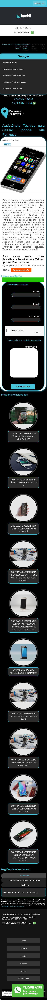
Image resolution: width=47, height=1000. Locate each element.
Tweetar (7, 144)
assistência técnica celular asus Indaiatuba (23, 671)
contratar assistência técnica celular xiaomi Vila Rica (23, 809)
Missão (23, 956)
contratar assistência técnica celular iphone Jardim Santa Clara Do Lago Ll (23, 576)
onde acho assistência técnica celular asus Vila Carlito (23, 436)
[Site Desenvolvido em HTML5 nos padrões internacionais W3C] (8, 995)
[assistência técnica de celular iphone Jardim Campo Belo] (23, 741)
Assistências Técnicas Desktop (14, 75)
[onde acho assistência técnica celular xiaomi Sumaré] (23, 507)
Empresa (23, 948)
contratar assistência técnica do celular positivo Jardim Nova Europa (23, 856)
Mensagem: (31, 347)
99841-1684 (24, 32)
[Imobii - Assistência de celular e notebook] (23, 15)
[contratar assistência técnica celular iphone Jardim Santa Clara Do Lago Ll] (23, 553)
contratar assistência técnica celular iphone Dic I (23, 716)
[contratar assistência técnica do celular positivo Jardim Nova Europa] (23, 834)
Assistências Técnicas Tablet (13, 88)
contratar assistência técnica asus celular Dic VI (23, 483)
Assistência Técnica (10, 63)
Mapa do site (23, 979)
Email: (36, 304)
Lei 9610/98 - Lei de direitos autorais (12, 906)
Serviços (23, 56)
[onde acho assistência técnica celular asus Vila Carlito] (23, 415)
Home (23, 941)
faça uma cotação (21, 270)
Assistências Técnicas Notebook (14, 82)
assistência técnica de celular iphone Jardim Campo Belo (24, 763)
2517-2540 (25, 28)
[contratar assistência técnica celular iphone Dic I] (23, 695)
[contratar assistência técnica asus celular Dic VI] (23, 461)
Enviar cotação (23, 387)
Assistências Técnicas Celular (13, 69)
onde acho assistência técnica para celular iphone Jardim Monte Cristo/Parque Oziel (23, 625)
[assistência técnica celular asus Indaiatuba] (23, 652)
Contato (23, 971)
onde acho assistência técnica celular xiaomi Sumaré (23, 529)
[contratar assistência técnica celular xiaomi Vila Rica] (23, 787)
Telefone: (34, 316)
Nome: (36, 292)
